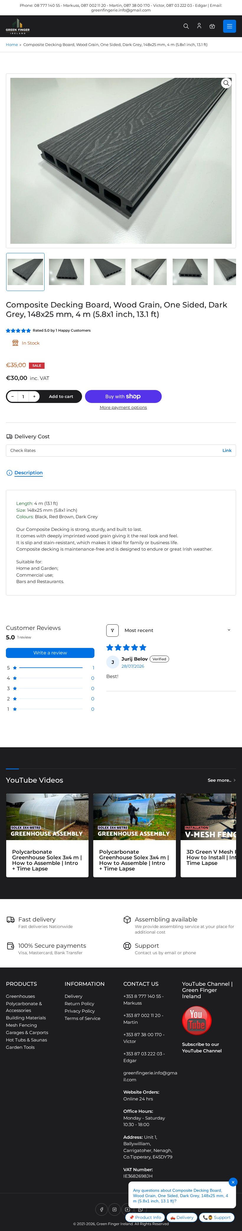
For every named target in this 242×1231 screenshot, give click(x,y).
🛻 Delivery (182, 1217)
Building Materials (26, 1018)
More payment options (123, 407)
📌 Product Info (145, 1217)
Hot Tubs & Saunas (26, 1040)
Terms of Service (82, 1018)
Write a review (50, 653)
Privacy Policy (80, 1011)
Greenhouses (20, 996)
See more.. (219, 780)
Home (12, 44)
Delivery (73, 996)
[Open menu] (229, 26)
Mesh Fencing (21, 1025)
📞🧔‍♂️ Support (217, 1217)
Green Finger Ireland (115, 1224)
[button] (18, 331)
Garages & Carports (27, 1032)
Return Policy (79, 1003)
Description (28, 472)
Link (227, 450)
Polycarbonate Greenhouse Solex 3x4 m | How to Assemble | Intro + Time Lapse (47, 860)
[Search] (186, 26)
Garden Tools (20, 1047)
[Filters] (112, 630)
